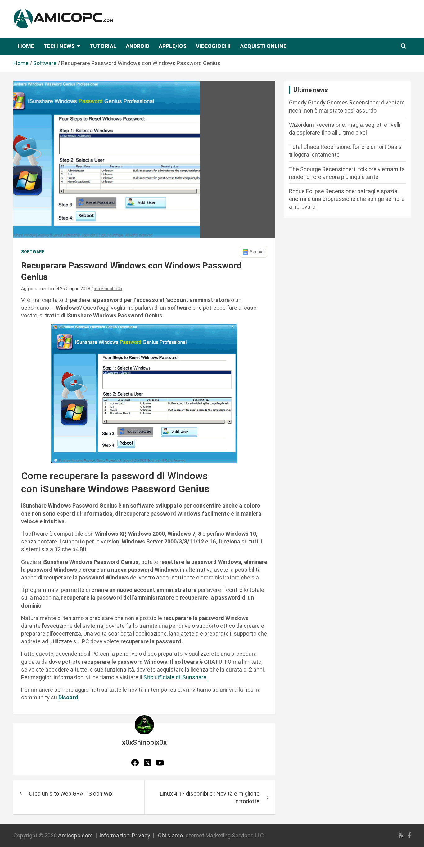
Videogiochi (213, 46)
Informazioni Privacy (124, 835)
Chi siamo (170, 835)
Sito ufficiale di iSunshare (174, 677)
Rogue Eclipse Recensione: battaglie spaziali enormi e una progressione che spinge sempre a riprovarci (346, 199)
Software (32, 251)
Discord (68, 697)
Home (26, 46)
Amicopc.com (75, 835)
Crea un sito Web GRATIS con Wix (71, 793)
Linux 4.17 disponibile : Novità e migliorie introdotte (209, 797)
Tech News (59, 46)
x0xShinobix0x (108, 288)
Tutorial (102, 46)
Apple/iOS (173, 46)
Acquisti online (263, 46)
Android (137, 46)
